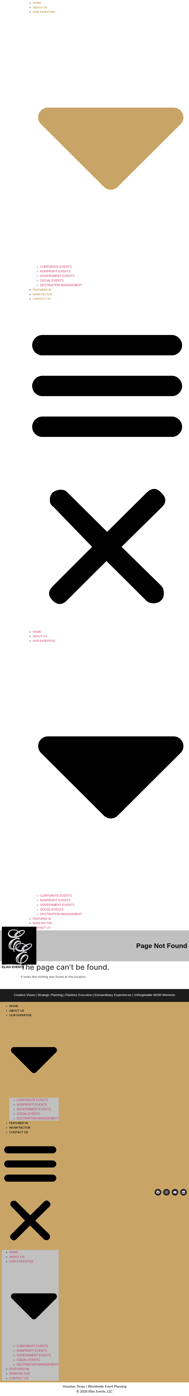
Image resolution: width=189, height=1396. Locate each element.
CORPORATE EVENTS (56, 266)
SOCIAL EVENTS (52, 280)
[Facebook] (158, 1192)
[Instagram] (166, 1192)
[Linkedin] (183, 1192)
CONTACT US (42, 298)
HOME (37, 2)
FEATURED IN (42, 289)
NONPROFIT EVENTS (55, 271)
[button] (107, 465)
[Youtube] (175, 1192)
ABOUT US (40, 7)
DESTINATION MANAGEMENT (61, 285)
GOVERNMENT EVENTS (57, 276)
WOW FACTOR (42, 294)
